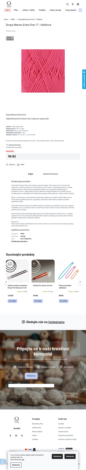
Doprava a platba (64, 428)
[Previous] (5, 282)
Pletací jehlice (37, 432)
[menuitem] (7, 10)
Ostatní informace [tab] (50, 174)
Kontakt (61, 424)
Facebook (10, 436)
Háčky (34, 435)
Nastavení (15, 465)
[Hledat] (67, 4)
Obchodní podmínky (65, 435)
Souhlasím (69, 456)
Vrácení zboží (63, 432)
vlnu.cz (16, 436)
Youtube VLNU (22, 436)
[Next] (80, 282)
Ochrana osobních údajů (67, 439)
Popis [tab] (30, 174)
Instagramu (56, 322)
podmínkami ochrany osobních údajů (40, 390)
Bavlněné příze (37, 424)
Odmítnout (57, 456)
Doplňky (35, 439)
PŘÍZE (22, 234)
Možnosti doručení (15, 145)
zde (22, 460)
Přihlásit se (31, 376)
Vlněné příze (36, 428)
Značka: (10, 31)
